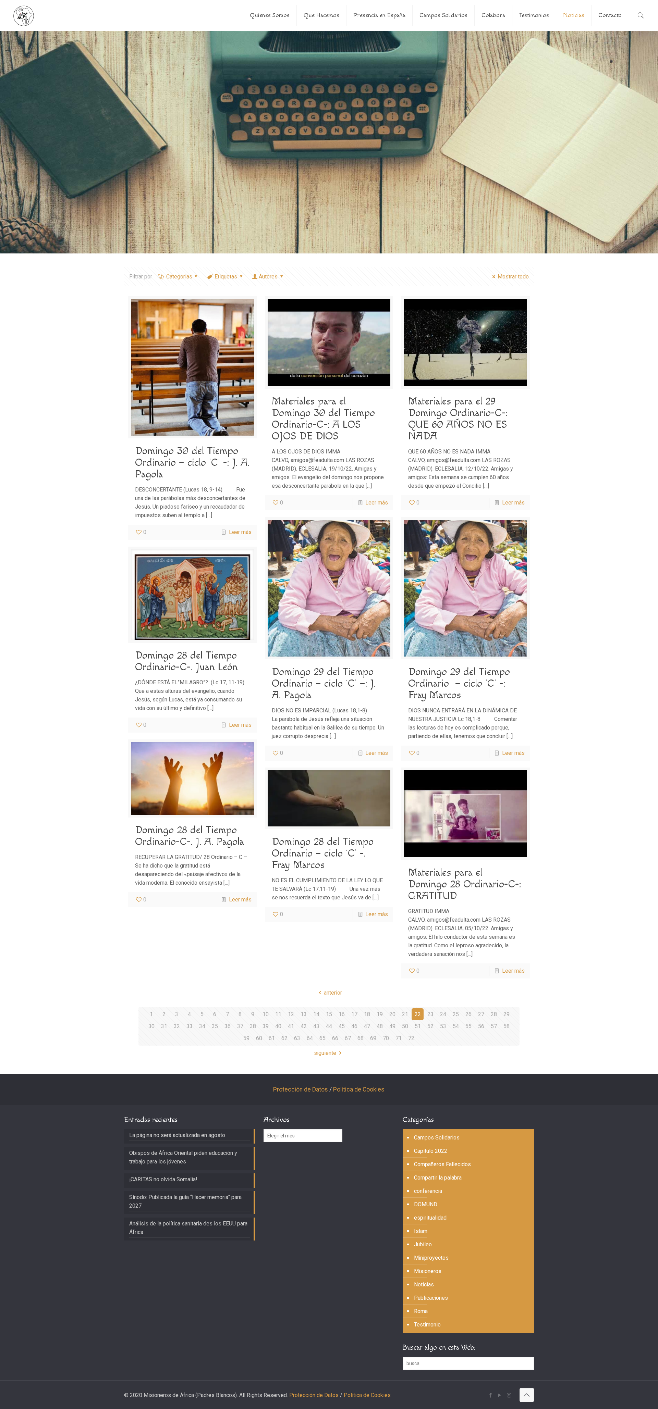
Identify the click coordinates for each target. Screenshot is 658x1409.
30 (151, 1026)
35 (215, 1026)
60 (259, 1038)
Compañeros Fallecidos (442, 1164)
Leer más (240, 532)
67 (348, 1038)
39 (266, 1026)
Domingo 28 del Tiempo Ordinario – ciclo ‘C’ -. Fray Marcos (323, 853)
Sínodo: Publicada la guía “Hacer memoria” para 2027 (185, 1201)
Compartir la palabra (438, 1177)
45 (342, 1026)
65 (322, 1038)
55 (468, 1026)
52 (430, 1026)
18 (367, 1014)
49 (392, 1026)
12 (291, 1014)
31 (164, 1026)
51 (418, 1026)
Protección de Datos (300, 1089)
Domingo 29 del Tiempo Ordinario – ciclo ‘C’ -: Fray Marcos (459, 683)
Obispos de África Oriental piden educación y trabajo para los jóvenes (183, 1157)
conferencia (428, 1191)
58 (506, 1026)
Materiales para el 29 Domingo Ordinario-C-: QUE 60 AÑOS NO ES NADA (458, 418)
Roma (421, 1311)
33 (189, 1026)
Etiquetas (226, 276)
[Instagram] (509, 1395)
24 (443, 1014)
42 (304, 1026)
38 (253, 1026)
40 (278, 1026)
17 (354, 1014)
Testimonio (427, 1324)
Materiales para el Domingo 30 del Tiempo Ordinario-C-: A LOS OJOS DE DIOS (323, 418)
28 (494, 1014)
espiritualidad (430, 1217)
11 (278, 1014)
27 (481, 1014)
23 (430, 1014)
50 (405, 1026)
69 (373, 1038)
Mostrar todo (513, 276)
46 (354, 1026)
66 (335, 1038)
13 (304, 1014)
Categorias (179, 276)
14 (316, 1014)
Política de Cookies (359, 1089)
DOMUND (425, 1204)
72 (411, 1038)
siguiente (325, 1053)
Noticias (424, 1284)
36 (227, 1026)
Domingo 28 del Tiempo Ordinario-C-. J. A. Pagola (189, 836)
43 (316, 1026)
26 (468, 1014)
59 (246, 1038)
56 (481, 1026)
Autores (268, 276)
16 (342, 1014)
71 (398, 1038)
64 (310, 1038)
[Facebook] (490, 1395)
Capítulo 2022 (430, 1151)
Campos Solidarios (437, 1137)
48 (380, 1026)
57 (494, 1026)
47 (367, 1026)
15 (329, 1014)
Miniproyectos (431, 1258)
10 (266, 1014)
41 (291, 1026)
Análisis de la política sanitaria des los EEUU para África (188, 1227)
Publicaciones (431, 1298)
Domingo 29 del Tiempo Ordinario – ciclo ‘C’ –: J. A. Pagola (324, 683)
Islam (420, 1231)
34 (202, 1026)
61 (272, 1038)
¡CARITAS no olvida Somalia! (163, 1179)
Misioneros (427, 1271)
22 (418, 1014)
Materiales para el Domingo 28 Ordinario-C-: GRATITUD (464, 884)
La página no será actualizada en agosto (177, 1135)
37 (240, 1026)
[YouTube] (499, 1395)
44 (329, 1026)
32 (177, 1026)
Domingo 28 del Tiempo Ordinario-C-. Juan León (186, 661)
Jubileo (423, 1244)
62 (284, 1038)
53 (443, 1026)
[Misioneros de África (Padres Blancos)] (23, 15)
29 (506, 1014)
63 (297, 1038)
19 (380, 1014)
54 (456, 1026)
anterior (333, 992)
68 (360, 1038)
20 (392, 1014)
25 (456, 1014)
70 (386, 1038)
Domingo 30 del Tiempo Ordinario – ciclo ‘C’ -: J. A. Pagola (192, 463)
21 (405, 1014)
